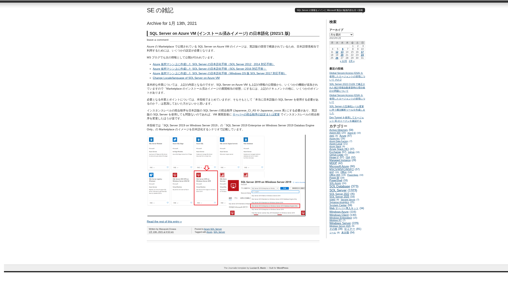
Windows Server (344, 223)
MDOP (336, 163)
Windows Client (342, 214)
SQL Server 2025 (342, 196)
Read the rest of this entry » (164, 221)
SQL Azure (337, 183)
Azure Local (338, 143)
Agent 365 (337, 132)
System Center (340, 205)
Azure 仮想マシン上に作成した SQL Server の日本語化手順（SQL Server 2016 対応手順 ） (210, 68)
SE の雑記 (160, 10)
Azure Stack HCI (341, 149)
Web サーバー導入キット (346, 208)
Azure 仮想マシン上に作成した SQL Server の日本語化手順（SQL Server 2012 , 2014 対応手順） (214, 64)
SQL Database (343, 186)
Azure (207, 229)
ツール (334, 232)
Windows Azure (342, 211)
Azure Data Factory (340, 141)
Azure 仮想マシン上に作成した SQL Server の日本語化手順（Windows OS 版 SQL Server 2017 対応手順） (220, 73)
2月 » (352, 61)
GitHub (354, 152)
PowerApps (355, 175)
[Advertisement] (256, 256)
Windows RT (337, 220)
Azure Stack (337, 146)
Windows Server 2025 (341, 226)
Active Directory (341, 130)
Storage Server (350, 199)
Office (346, 172)
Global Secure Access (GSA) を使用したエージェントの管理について (347, 98)
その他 (336, 228)
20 (342, 55)
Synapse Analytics (341, 202)
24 (362, 55)
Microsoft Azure (342, 166)
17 (362, 52)
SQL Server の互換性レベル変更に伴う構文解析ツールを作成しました (347, 110)
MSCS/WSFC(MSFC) (344, 169)
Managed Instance (342, 160)
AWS (333, 136)
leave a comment (157, 39)
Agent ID (354, 133)
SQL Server (216, 229)
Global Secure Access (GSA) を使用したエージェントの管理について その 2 (347, 76)
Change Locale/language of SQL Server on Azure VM (186, 77)
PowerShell (338, 180)
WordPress (282, 268)
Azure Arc (337, 138)
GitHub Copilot (338, 155)
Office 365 (337, 175)
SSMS (334, 199)
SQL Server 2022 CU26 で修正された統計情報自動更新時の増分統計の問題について (347, 87)
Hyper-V (336, 157)
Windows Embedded (343, 217)
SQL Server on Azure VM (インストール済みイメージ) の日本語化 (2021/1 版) (220, 33)
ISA (350, 157)
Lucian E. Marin (258, 268)
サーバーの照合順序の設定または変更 (256, 114)
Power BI (336, 177)
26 (337, 58)
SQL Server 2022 (342, 193)
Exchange (337, 152)
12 (337, 52)
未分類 (347, 232)
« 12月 (343, 61)
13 (342, 52)
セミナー (352, 228)
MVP (334, 172)
